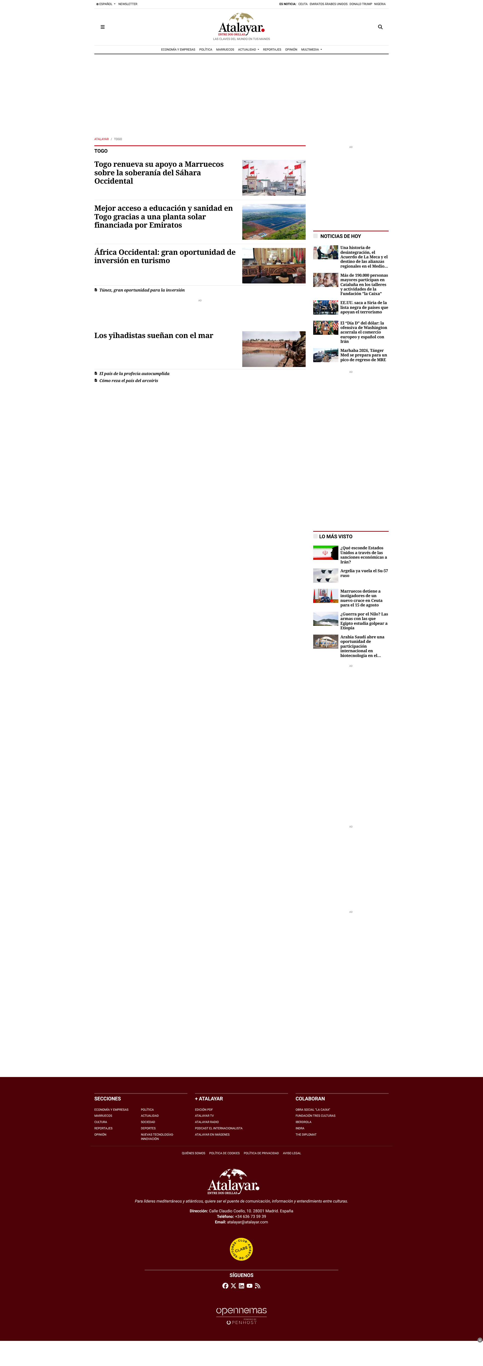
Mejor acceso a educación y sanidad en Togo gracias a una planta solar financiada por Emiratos (163, 217)
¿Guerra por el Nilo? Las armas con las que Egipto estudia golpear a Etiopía (364, 621)
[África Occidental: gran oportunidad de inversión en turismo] (274, 265)
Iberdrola (303, 1122)
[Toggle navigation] (102, 27)
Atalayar (101, 139)
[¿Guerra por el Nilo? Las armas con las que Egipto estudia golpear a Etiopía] (325, 618)
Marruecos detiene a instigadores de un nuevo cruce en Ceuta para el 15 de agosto (361, 598)
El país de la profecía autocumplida (134, 373)
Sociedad (148, 1122)
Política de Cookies (224, 1153)
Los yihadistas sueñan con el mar (153, 335)
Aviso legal (292, 1153)
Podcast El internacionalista (219, 1128)
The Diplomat (306, 1134)
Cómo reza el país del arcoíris (128, 380)
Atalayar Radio (207, 1122)
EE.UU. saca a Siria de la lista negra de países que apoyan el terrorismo (364, 307)
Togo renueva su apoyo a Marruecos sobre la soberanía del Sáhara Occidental (159, 173)
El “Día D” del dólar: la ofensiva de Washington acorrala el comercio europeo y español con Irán (363, 332)
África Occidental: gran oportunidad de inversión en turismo (165, 257)
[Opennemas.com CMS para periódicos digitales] (241, 1316)
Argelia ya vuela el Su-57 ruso (364, 573)
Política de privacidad (261, 1153)
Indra (300, 1128)
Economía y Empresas (111, 1109)
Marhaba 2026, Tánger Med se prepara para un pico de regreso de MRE (363, 355)
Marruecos (103, 1115)
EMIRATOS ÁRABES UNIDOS (329, 4)
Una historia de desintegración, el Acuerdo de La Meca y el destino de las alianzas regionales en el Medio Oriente (364, 257)
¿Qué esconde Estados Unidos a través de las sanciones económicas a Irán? (363, 555)
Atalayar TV (204, 1115)
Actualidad (150, 1115)
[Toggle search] (380, 27)
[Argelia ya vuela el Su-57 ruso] (325, 575)
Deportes (148, 1128)
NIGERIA (380, 4)
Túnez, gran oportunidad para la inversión (142, 290)
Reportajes (103, 1128)
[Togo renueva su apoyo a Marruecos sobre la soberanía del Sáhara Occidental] (274, 177)
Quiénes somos (193, 1153)
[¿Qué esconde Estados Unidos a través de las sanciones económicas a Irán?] (325, 552)
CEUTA (303, 4)
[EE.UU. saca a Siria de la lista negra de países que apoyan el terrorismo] (325, 307)
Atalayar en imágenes (212, 1134)
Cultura (100, 1122)
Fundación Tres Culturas (315, 1115)
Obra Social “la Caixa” (313, 1109)
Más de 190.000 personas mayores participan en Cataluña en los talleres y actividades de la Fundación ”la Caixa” (364, 285)
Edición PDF (204, 1109)
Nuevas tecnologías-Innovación (157, 1137)
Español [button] (106, 4)
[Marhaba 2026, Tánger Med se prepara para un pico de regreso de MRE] (325, 354)
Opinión (100, 1134)
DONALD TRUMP (361, 4)
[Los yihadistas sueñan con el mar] (274, 349)
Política (147, 1109)
